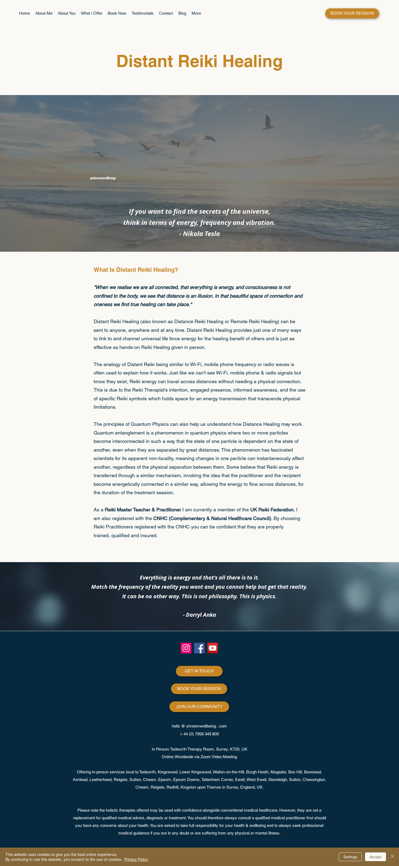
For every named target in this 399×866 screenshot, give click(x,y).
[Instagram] (186, 648)
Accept (375, 856)
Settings (350, 856)
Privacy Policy (136, 859)
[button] (91, 13)
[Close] (392, 857)
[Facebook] (199, 648)
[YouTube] (212, 648)
